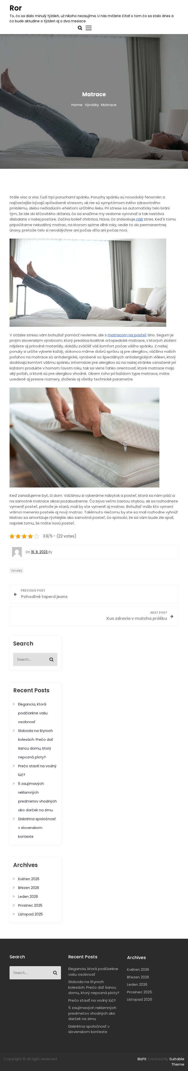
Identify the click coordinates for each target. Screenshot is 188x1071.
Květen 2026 (28, 878)
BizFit (143, 1058)
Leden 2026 (28, 896)
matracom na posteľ (127, 335)
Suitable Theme (176, 1061)
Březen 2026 (28, 887)
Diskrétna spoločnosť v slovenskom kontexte (37, 827)
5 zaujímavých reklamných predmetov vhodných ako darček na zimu (92, 1013)
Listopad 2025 (30, 914)
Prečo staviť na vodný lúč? (92, 1000)
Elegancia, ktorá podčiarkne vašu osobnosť (32, 713)
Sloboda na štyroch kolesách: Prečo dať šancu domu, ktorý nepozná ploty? (93, 987)
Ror (16, 8)
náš (139, 219)
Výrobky (16, 570)
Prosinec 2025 (30, 905)
